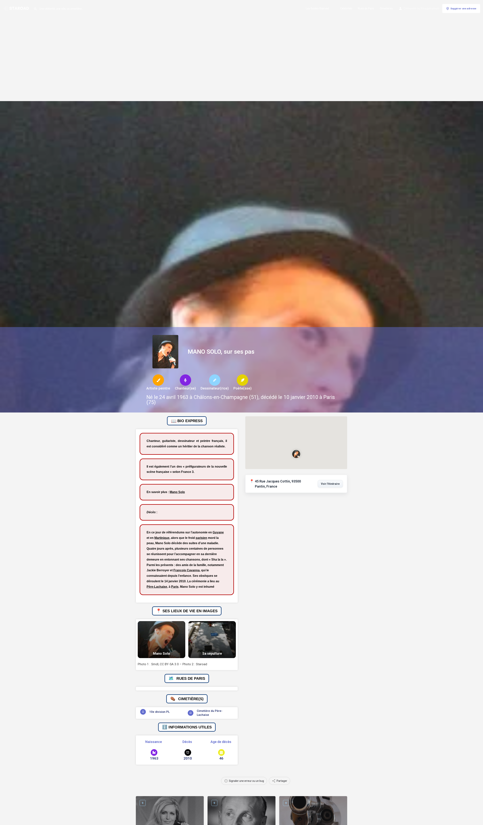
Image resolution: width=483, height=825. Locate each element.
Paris (174, 586)
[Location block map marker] (296, 454)
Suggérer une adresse (463, 8)
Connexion (410, 8)
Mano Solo (177, 492)
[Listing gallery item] (161, 639)
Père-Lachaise (157, 586)
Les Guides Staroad (317, 8)
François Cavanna (186, 570)
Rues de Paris (366, 8)
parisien (201, 537)
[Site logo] (17, 8)
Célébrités (346, 8)
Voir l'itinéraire (330, 483)
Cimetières (386, 8)
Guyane (218, 532)
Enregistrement (430, 8)
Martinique (161, 537)
